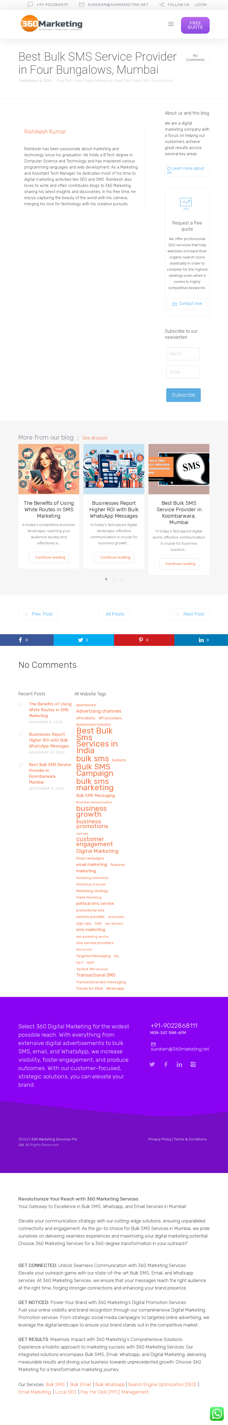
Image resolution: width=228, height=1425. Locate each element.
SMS (146, 80)
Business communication (94, 802)
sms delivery (114, 923)
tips (116, 956)
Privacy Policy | (161, 1139)
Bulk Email (80, 1384)
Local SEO (65, 1392)
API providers (110, 718)
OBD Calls (132, 80)
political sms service (95, 904)
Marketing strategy (92, 891)
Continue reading (50, 557)
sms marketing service (92, 937)
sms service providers (95, 943)
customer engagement (94, 842)
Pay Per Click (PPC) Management (114, 1392)
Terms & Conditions (190, 1139)
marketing (86, 871)
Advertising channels (98, 711)
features (117, 865)
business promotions (92, 824)
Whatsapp (115, 988)
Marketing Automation (92, 878)
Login (201, 5)
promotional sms (90, 910)
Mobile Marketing (88, 897)
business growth (91, 812)
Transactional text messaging (101, 982)
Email (117, 80)
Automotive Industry (93, 725)
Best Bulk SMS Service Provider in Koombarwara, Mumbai (179, 512)
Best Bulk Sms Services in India (97, 741)
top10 (90, 962)
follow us (179, 5)
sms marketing (90, 929)
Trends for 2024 (89, 989)
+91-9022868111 (52, 5)
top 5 (79, 962)
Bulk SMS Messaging (95, 796)
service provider (90, 917)
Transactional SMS (95, 975)
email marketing (91, 864)
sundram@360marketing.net (118, 5)
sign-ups (83, 923)
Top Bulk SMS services (92, 969)
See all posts (95, 438)
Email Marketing (34, 1392)
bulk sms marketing (95, 784)
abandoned (86, 705)
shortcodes (116, 917)
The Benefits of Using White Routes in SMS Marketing (49, 509)
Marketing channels (91, 884)
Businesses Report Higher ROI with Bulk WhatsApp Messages (114, 509)
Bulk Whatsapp (110, 1384)
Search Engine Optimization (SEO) (162, 1384)
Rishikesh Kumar (45, 131)
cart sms (82, 834)
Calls (79, 80)
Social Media (162, 80)
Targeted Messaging (93, 956)
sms (98, 923)
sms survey (84, 949)
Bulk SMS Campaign (94, 770)
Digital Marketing (98, 80)
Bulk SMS (65, 80)
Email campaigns (90, 858)
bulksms (119, 760)
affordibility (85, 718)
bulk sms (92, 759)
